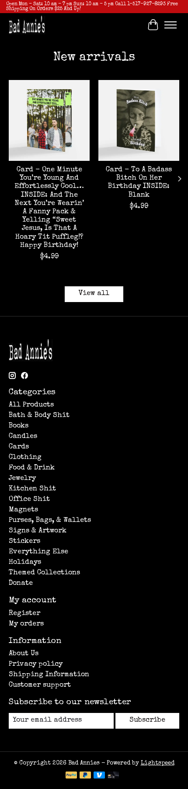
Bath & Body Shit (39, 415)
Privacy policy (36, 664)
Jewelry (22, 478)
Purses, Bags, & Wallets (50, 520)
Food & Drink (32, 468)
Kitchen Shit (32, 489)
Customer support (40, 685)
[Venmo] (99, 776)
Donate (21, 583)
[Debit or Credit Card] (113, 776)
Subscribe (147, 720)
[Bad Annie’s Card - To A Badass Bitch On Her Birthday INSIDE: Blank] (138, 120)
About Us (23, 653)
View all (94, 293)
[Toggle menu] (170, 25)
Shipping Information (49, 674)
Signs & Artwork (37, 531)
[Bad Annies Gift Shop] (27, 25)
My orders (26, 624)
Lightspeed (157, 763)
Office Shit (29, 499)
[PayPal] (71, 776)
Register (24, 613)
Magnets (23, 510)
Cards (19, 447)
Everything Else (38, 552)
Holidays (25, 562)
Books (18, 426)
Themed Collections (44, 573)
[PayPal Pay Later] (85, 776)
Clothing (25, 457)
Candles (23, 436)
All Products (31, 405)
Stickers (24, 541)
